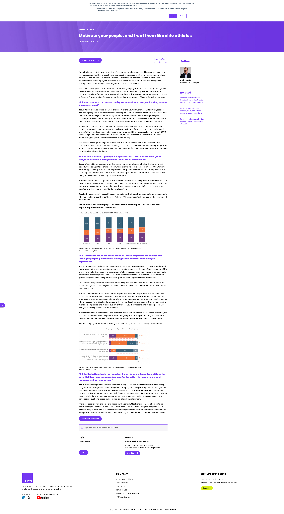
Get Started (132, 453)
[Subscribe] (2, 305)
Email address (85, 441)
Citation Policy (122, 483)
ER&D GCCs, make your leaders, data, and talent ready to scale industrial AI (191, 110)
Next (83, 452)
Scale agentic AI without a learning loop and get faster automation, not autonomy (192, 99)
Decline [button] (182, 16)
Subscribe (207, 488)
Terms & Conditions (124, 479)
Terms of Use (121, 490)
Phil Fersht (186, 80)
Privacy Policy (122, 486)
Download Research (90, 60)
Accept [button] (173, 16)
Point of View (86, 29)
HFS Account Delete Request (128, 493)
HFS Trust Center (123, 497)
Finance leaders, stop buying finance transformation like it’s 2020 (192, 121)
